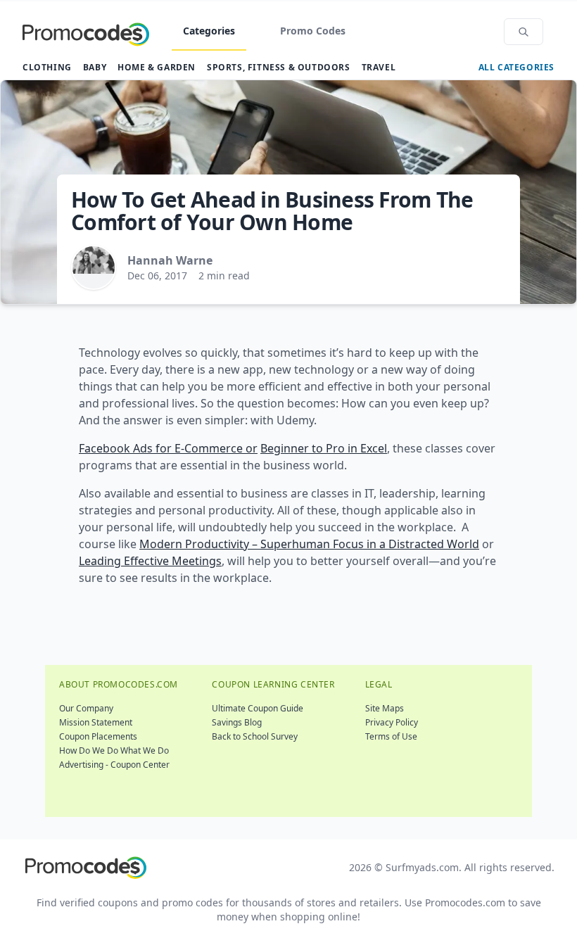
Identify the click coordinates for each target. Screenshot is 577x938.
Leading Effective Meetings (150, 561)
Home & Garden (157, 67)
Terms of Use (391, 736)
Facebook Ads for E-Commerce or (168, 448)
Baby (94, 67)
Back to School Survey (255, 736)
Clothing (47, 67)
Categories (209, 30)
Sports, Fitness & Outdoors (278, 67)
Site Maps (384, 708)
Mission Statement (95, 722)
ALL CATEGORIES (516, 67)
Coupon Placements (98, 736)
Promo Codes (312, 30)
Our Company (86, 708)
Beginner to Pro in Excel (323, 448)
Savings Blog (237, 722)
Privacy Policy (391, 722)
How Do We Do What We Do (114, 750)
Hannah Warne (170, 260)
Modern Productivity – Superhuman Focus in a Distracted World (309, 544)
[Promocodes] (86, 31)
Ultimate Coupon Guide (257, 708)
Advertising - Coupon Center (114, 765)
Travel (379, 67)
